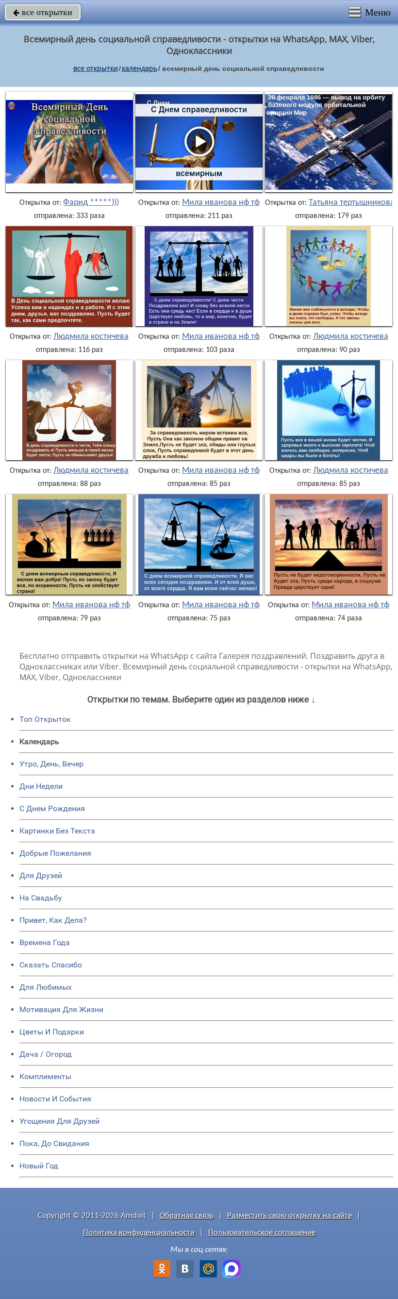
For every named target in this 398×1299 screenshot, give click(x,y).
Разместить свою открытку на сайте (289, 1216)
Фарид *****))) (91, 203)
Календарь (139, 68)
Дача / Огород (45, 1054)
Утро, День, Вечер (51, 763)
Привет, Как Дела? (53, 920)
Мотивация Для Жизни (61, 1009)
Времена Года (44, 942)
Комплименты (45, 1076)
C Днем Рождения (52, 808)
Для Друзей (40, 875)
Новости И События (55, 1098)
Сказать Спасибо (50, 964)
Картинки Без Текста (57, 830)
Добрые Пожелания (55, 853)
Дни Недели (41, 786)
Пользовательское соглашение (261, 1233)
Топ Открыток (45, 719)
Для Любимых (45, 987)
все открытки (42, 12)
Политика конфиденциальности (139, 1233)
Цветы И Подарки (51, 1031)
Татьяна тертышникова (352, 203)
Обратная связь (187, 1216)
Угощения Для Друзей (59, 1121)
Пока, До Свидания (54, 1143)
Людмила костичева (91, 337)
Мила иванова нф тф (221, 203)
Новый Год (38, 1165)
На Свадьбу (40, 897)
